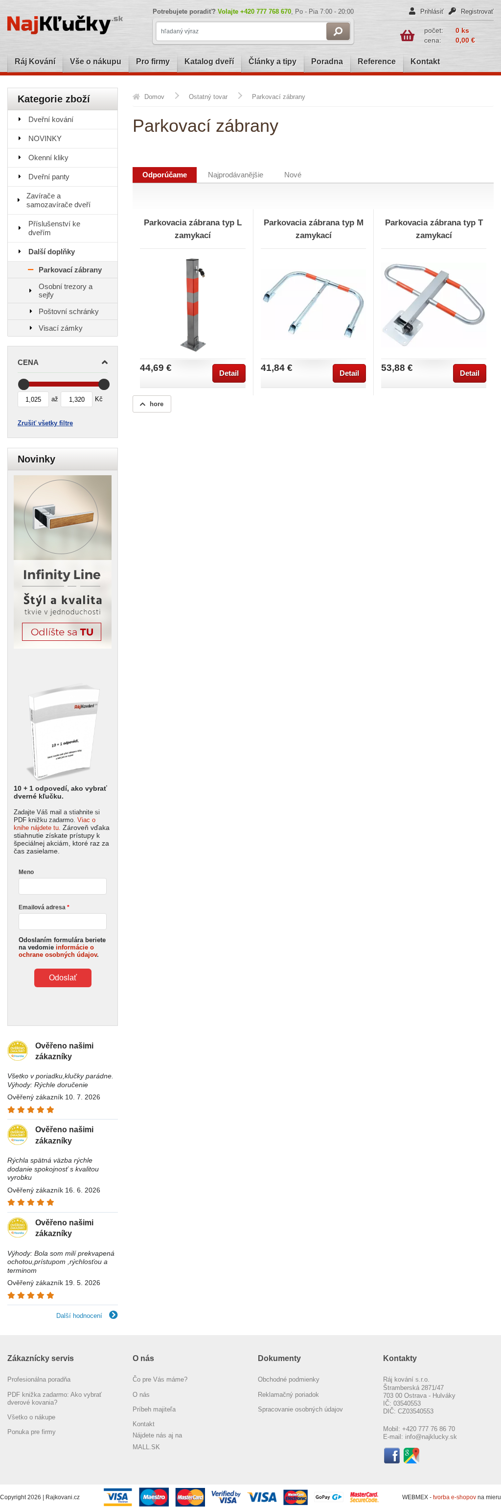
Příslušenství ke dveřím (54, 228)
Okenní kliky (48, 157)
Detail (229, 373)
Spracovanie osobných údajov (300, 1409)
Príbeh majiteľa (154, 1409)
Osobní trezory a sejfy (65, 290)
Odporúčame (164, 175)
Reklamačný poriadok (288, 1394)
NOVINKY (45, 138)
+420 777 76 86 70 (428, 1429)
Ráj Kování (35, 61)
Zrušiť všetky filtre (45, 423)
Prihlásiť (431, 11)
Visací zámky (61, 328)
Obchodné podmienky (288, 1379)
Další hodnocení (80, 1315)
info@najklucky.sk (431, 1436)
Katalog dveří (209, 61)
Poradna (327, 61)
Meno (26, 872)
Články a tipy (272, 61)
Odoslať (63, 978)
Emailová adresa (42, 907)
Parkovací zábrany (70, 270)
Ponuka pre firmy (31, 1432)
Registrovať (476, 11)
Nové (292, 175)
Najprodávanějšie (235, 175)
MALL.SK (146, 1447)
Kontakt (425, 61)
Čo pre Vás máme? (160, 1379)
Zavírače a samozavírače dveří (58, 200)
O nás (141, 1394)
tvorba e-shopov (455, 1497)
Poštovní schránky (69, 311)
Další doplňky (51, 251)
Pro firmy (153, 61)
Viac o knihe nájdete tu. (54, 823)
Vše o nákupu (95, 61)
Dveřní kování (50, 119)
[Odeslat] (338, 31)
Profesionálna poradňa (38, 1379)
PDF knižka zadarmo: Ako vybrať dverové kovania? (54, 1398)
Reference (377, 61)
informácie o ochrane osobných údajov (58, 951)
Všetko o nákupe (31, 1417)
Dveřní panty (48, 176)
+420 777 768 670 (265, 11)
